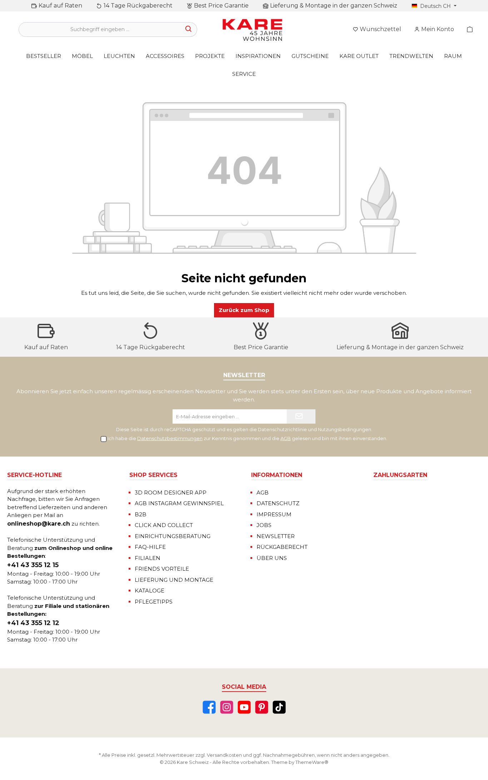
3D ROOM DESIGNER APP (170, 492)
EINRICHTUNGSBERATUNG (172, 536)
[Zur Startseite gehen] (251, 29)
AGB (285, 438)
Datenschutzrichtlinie (282, 429)
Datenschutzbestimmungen (170, 438)
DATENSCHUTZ (278, 503)
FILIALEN (147, 558)
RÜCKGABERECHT (282, 546)
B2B (140, 514)
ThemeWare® (311, 762)
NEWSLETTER (276, 536)
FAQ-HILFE (150, 546)
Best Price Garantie (221, 5)
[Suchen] (188, 29)
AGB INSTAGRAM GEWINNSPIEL (179, 503)
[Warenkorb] (467, 29)
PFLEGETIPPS (154, 601)
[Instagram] (227, 707)
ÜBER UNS (272, 558)
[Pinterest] (262, 707)
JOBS (264, 525)
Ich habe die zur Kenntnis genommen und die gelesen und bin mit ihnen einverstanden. (247, 438)
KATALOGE (149, 590)
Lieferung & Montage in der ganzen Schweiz (333, 5)
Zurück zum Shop (244, 310)
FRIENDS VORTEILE (162, 568)
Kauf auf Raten (60, 5)
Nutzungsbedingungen (344, 429)
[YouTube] (244, 707)
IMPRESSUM (274, 514)
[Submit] (301, 416)
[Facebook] (209, 707)
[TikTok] (279, 707)
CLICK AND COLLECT (164, 525)
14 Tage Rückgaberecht (138, 5)
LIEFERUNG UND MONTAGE (174, 579)
